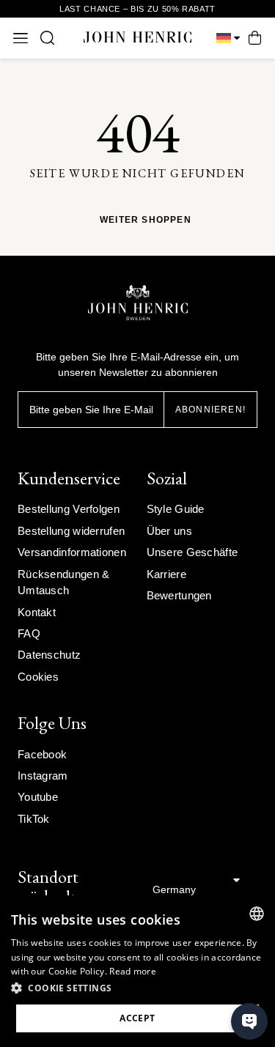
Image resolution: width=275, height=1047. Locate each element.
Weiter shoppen (145, 220)
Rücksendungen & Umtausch (64, 582)
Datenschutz (49, 654)
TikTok (34, 819)
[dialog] (137, 971)
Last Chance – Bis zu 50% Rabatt (137, 8)
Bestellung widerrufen (71, 531)
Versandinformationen (72, 552)
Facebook (42, 754)
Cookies (38, 676)
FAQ (29, 633)
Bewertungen (179, 595)
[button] (137, 988)
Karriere (166, 574)
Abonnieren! (210, 409)
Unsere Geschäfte (192, 552)
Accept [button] (137, 1018)
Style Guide (176, 509)
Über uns (169, 531)
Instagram (43, 775)
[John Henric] (137, 38)
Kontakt (37, 612)
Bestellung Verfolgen (69, 509)
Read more (132, 971)
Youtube (38, 797)
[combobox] (256, 913)
